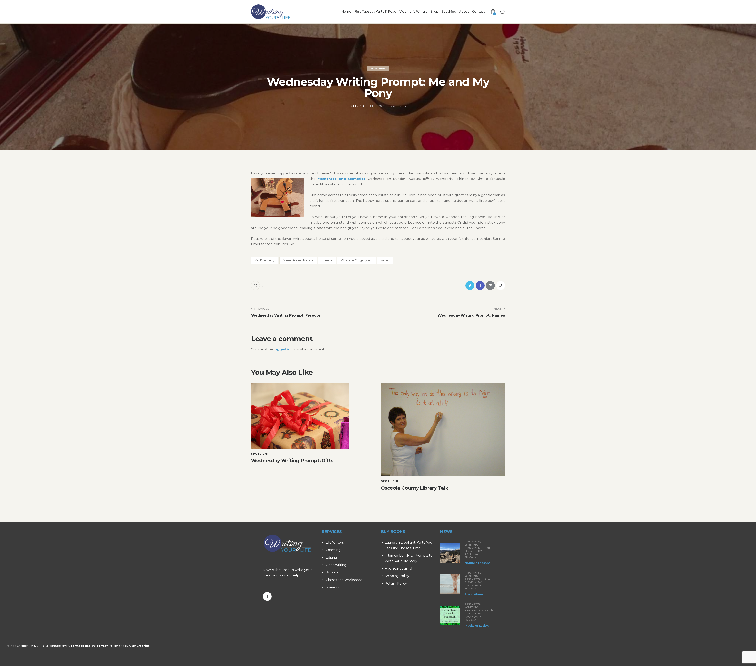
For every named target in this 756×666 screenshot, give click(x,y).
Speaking (333, 587)
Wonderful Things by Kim (356, 260)
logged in (282, 349)
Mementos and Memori (339, 179)
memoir (327, 260)
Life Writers (335, 542)
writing (385, 260)
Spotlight (378, 68)
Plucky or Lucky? (477, 625)
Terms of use (81, 646)
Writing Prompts (472, 546)
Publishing (334, 572)
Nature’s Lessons (477, 563)
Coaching (333, 550)
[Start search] (502, 12)
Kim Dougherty (264, 260)
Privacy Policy (107, 646)
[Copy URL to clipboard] (500, 285)
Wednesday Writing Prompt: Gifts (292, 460)
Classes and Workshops (344, 580)
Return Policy (396, 583)
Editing (331, 557)
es (363, 179)
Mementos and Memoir (298, 260)
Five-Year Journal (398, 568)
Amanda (471, 554)
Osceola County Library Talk (414, 488)
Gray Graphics (139, 646)
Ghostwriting (336, 565)
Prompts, (473, 541)
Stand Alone (474, 594)
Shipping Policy (397, 576)
